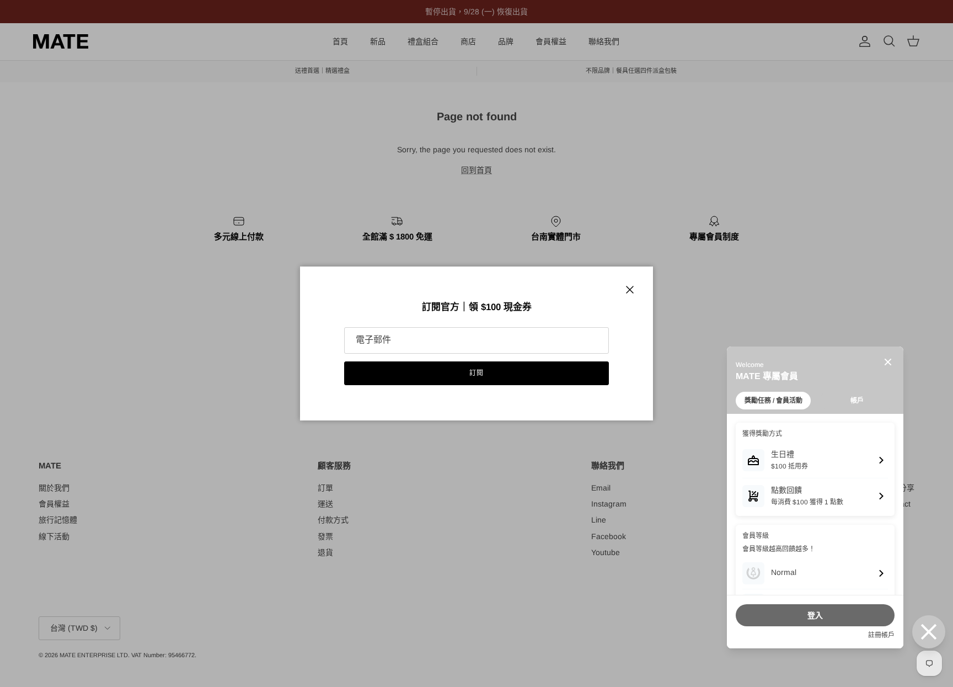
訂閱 (476, 373)
